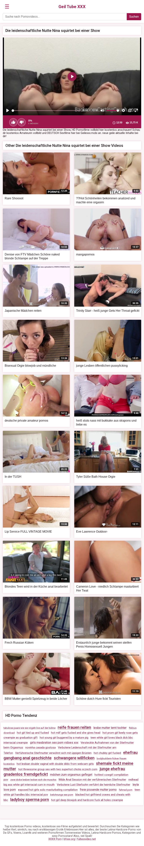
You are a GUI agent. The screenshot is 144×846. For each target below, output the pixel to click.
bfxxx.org (69, 839)
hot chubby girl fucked (107, 753)
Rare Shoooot (14, 198)
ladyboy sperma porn (29, 799)
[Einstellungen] (123, 110)
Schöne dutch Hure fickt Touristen (98, 698)
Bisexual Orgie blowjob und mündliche (30, 365)
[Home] (72, 6)
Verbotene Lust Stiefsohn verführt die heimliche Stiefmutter (93, 784)
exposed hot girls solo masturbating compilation (48, 789)
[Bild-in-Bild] (130, 110)
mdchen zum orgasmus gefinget (71, 774)
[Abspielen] (8, 110)
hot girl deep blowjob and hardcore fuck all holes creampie (87, 800)
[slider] (46, 110)
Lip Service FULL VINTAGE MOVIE (28, 531)
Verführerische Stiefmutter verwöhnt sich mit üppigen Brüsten (53, 753)
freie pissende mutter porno (98, 789)
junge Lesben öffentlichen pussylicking (102, 365)
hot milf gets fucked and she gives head (75, 732)
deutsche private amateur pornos (26, 420)
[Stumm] (102, 110)
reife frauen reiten (74, 727)
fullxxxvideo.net (86, 839)
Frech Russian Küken (19, 642)
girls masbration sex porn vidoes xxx (54, 742)
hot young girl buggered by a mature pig (64, 737)
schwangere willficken (74, 758)
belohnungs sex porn (61, 794)
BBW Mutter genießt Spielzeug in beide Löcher (36, 698)
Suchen (134, 16)
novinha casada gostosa (40, 747)
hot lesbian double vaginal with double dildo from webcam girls (55, 764)
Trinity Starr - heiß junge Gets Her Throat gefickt (107, 310)
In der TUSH (13, 476)
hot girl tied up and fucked (33, 732)
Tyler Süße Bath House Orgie (95, 476)
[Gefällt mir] (13, 122)
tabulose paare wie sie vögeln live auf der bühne (30, 728)
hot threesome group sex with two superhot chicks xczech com (57, 769)
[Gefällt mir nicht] (21, 122)
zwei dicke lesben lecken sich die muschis (33, 779)
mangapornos (85, 254)
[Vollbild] (136, 110)
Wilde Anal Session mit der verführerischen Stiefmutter (92, 779)
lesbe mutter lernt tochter (110, 728)
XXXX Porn (55, 839)
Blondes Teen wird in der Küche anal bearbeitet (36, 586)
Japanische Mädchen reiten (23, 310)
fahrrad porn (125, 789)
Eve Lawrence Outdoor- (92, 531)
